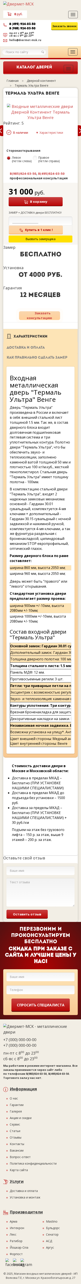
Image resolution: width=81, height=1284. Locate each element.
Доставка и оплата (26, 347)
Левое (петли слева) (22, 159)
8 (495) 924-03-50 (22, 24)
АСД (49, 1241)
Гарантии (17, 1105)
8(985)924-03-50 (23, 173)
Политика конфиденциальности (33, 1163)
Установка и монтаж (25, 1197)
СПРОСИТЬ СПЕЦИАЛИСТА (40, 1005)
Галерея (16, 1111)
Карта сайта (19, 1170)
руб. (18, 14)
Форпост (16, 1254)
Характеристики (31, 336)
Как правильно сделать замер (37, 357)
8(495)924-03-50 (51, 173)
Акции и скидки (21, 1118)
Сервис (15, 1124)
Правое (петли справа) (49, 159)
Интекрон (17, 1228)
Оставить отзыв (27, 914)
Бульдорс (53, 1228)
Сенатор (52, 1234)
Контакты (17, 1144)
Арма (13, 1221)
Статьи (15, 1131)
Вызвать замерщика (60, 35)
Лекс (13, 1234)
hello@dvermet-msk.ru (25, 40)
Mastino (51, 1221)
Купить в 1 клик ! (39, 230)
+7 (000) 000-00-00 (19, 1039)
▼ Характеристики (49, 132)
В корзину (38, 201)
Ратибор (16, 1241)
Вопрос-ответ (20, 1157)
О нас (14, 1098)
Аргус (50, 1247)
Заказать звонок (64, 26)
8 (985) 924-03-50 (22, 28)
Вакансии (17, 1150)
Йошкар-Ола (19, 1247)
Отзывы (15, 1137)
